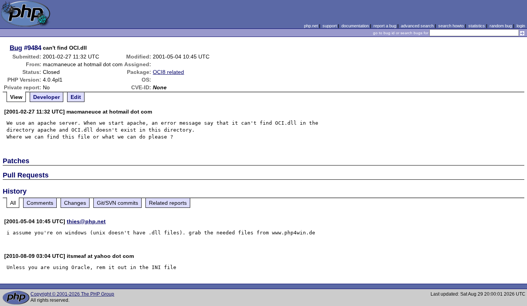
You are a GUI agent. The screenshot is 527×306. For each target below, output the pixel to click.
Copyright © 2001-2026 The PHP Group (72, 294)
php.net (311, 25)
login (521, 25)
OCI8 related (168, 72)
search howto (451, 25)
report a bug (384, 25)
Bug (16, 48)
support (330, 25)
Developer (46, 97)
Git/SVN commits (117, 203)
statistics (476, 25)
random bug (501, 25)
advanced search (417, 25)
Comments (40, 203)
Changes (75, 203)
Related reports (168, 203)
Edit (76, 97)
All (13, 203)
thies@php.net (86, 221)
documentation (355, 25)
